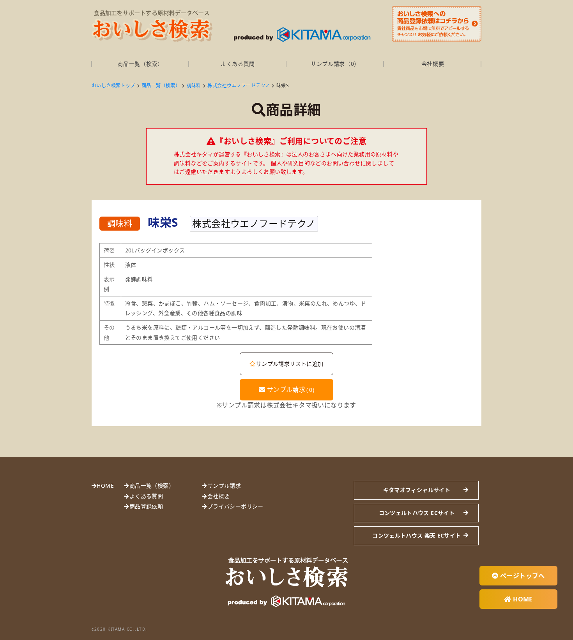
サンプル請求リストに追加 (290, 363)
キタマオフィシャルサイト (416, 490)
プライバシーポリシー (235, 506)
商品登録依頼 (146, 506)
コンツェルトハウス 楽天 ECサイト (416, 535)
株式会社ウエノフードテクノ (238, 85)
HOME (105, 485)
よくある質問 (238, 63)
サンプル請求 (289, 389)
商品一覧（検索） (140, 63)
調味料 (194, 85)
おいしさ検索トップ (113, 85)
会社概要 (432, 63)
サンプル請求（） (335, 63)
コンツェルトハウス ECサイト (417, 513)
